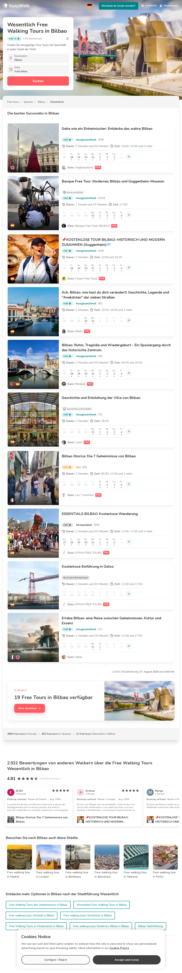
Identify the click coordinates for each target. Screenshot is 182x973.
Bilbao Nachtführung (150, 926)
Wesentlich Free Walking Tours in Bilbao (102, 905)
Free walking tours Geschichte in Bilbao (87, 915)
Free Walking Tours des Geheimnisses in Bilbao (38, 905)
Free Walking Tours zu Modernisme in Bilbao (36, 926)
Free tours (13, 102)
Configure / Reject (55, 960)
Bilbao (41, 102)
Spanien (28, 102)
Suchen (38, 81)
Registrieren (171, 5)
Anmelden (151, 5)
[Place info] (67, 38)
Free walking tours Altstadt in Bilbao (31, 915)
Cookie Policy (119, 948)
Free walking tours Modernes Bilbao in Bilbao (101, 926)
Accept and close (127, 960)
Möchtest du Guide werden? (118, 5)
